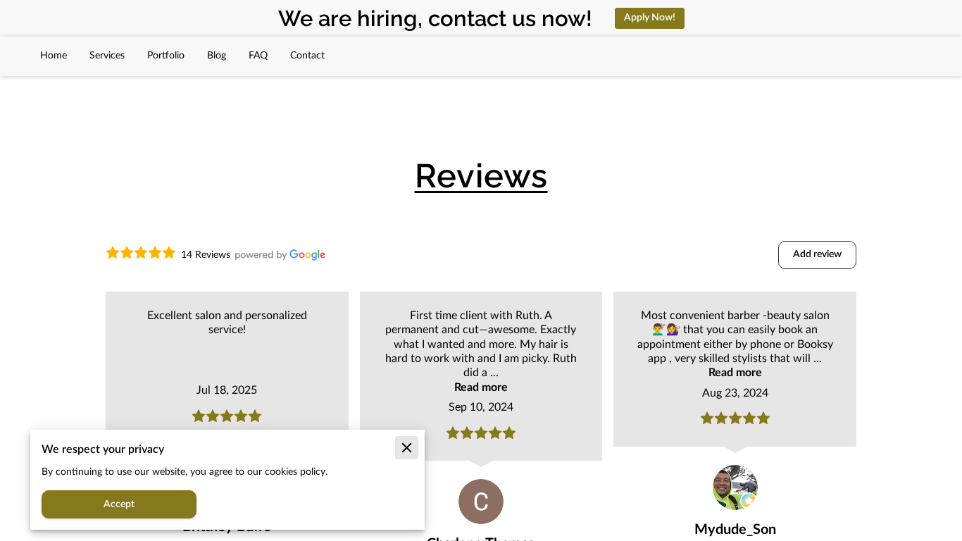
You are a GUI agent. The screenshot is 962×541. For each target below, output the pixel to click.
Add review (817, 254)
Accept (119, 504)
